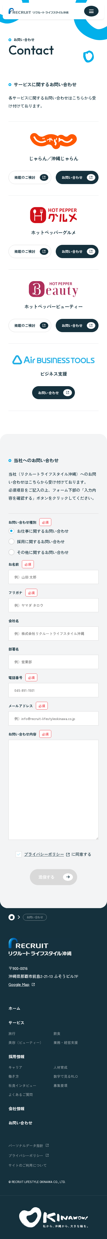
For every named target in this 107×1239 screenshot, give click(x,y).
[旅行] (31, 1033)
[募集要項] (76, 1085)
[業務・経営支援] (76, 1042)
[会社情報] (53, 1108)
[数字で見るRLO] (76, 1076)
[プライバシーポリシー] (28, 1155)
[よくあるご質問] (31, 1094)
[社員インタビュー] (31, 1085)
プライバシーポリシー (44, 854)
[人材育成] (76, 1067)
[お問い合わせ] (77, 177)
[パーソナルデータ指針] (28, 1145)
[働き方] (31, 1076)
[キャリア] (31, 1067)
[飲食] (76, 1033)
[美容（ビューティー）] (31, 1042)
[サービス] (53, 1022)
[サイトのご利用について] (53, 1165)
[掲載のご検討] (29, 177)
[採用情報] (53, 1056)
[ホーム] (11, 917)
